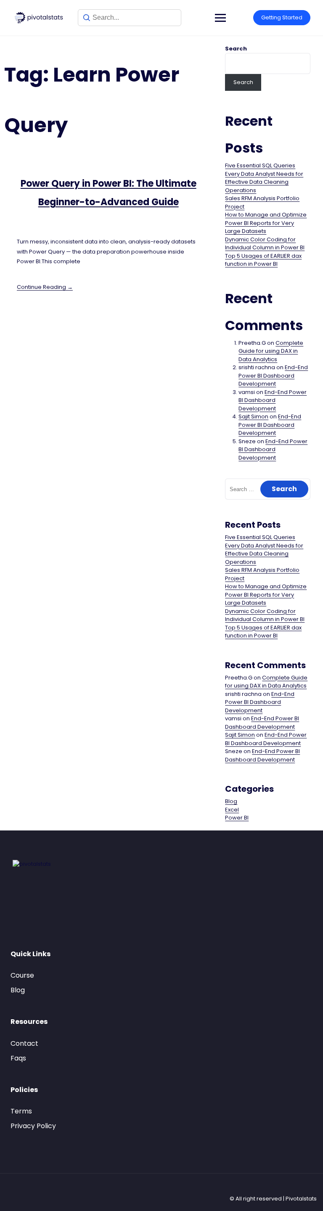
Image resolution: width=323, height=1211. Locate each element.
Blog (231, 801)
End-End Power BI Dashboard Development (273, 375)
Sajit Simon (253, 416)
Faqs (18, 1058)
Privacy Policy (33, 1126)
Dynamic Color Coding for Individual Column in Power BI (264, 243)
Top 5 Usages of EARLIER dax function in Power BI (263, 260)
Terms (21, 1111)
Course (22, 975)
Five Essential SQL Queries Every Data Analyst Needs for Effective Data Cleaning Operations (264, 177)
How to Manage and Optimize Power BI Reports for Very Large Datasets (266, 223)
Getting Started (281, 17)
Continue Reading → (45, 287)
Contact (24, 1043)
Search (236, 49)
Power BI (237, 818)
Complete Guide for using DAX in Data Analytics (270, 351)
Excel (232, 810)
